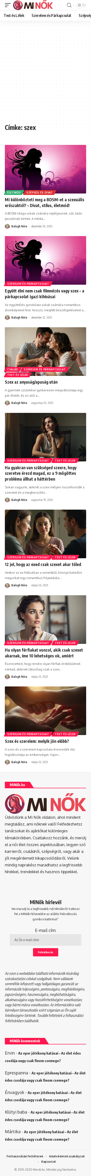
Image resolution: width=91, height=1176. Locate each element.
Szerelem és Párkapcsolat (28, 283)
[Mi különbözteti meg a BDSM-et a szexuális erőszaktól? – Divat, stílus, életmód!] (45, 169)
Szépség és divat (39, 192)
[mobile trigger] (9, 5)
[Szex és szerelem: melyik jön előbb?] (45, 710)
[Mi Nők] (33, 5)
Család (12, 369)
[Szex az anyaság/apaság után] (45, 351)
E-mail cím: (45, 930)
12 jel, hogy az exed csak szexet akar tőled (43, 564)
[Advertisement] (45, 74)
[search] (69, 5)
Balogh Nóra (19, 226)
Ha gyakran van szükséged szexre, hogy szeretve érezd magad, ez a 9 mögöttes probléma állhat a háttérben (40, 473)
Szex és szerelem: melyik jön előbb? (37, 741)
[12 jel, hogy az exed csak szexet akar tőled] (45, 534)
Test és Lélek (17, 374)
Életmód (14, 192)
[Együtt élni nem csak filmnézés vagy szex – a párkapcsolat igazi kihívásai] (45, 260)
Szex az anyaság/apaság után (31, 382)
